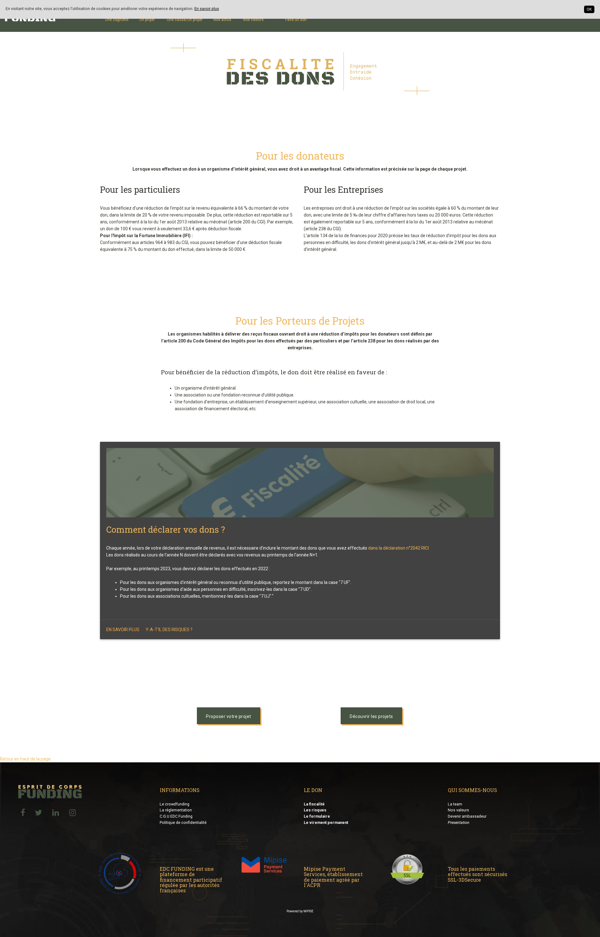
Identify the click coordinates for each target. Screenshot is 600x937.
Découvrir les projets (371, 716)
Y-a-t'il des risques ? (169, 629)
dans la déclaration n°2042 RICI (398, 548)
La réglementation (176, 810)
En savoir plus (206, 8)
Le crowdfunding (174, 804)
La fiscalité (314, 804)
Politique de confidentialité (183, 822)
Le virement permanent (326, 822)
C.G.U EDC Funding (176, 816)
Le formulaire (317, 816)
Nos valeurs (458, 810)
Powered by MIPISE (300, 911)
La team (455, 804)
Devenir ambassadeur (467, 816)
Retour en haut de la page (25, 758)
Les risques (315, 810)
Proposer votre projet (228, 716)
